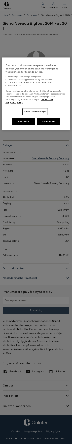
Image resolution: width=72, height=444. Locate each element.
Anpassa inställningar (35, 111)
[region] (36, 93)
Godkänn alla (48, 121)
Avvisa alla (23, 121)
